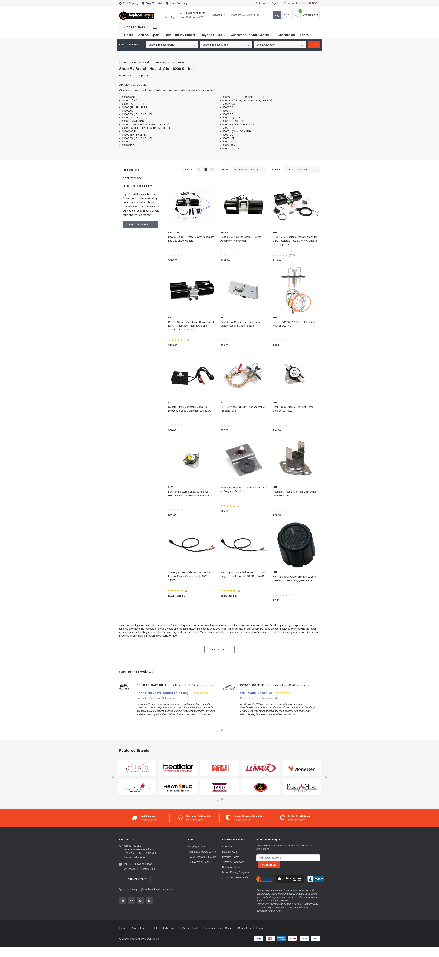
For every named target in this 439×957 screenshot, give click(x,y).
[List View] (198, 169)
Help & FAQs (229, 851)
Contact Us (244, 927)
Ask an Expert (139, 927)
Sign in (276, 3)
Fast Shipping (130, 3)
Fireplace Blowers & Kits (202, 851)
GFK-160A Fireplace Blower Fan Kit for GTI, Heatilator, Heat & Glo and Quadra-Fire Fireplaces (295, 240)
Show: (225, 169)
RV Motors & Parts (199, 861)
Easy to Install (154, 3)
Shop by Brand (140, 62)
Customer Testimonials (235, 877)
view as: (187, 169)
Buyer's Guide (211, 35)
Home (122, 62)
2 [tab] (222, 730)
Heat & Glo (160, 62)
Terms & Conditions (233, 861)
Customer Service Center (250, 35)
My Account (261, 3)
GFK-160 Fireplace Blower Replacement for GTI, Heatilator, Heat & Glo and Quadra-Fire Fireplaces (191, 325)
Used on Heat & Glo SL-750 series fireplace (189, 685)
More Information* (148, 820)
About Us (227, 846)
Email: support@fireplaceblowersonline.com (149, 889)
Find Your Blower (129, 44)
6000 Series (177, 62)
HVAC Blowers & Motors (202, 856)
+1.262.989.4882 (194, 13)
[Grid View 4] (212, 169)
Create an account (294, 3)
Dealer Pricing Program (235, 872)
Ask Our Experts (140, 224)
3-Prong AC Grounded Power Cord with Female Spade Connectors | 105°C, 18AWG (190, 576)
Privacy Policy (230, 856)
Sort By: (277, 169)
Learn (259, 928)
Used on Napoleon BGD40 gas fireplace (288, 685)
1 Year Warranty (179, 3)
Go (314, 44)
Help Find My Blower (165, 927)
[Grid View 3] (205, 169)
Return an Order (231, 867)
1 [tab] (217, 730)
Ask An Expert (137, 879)
